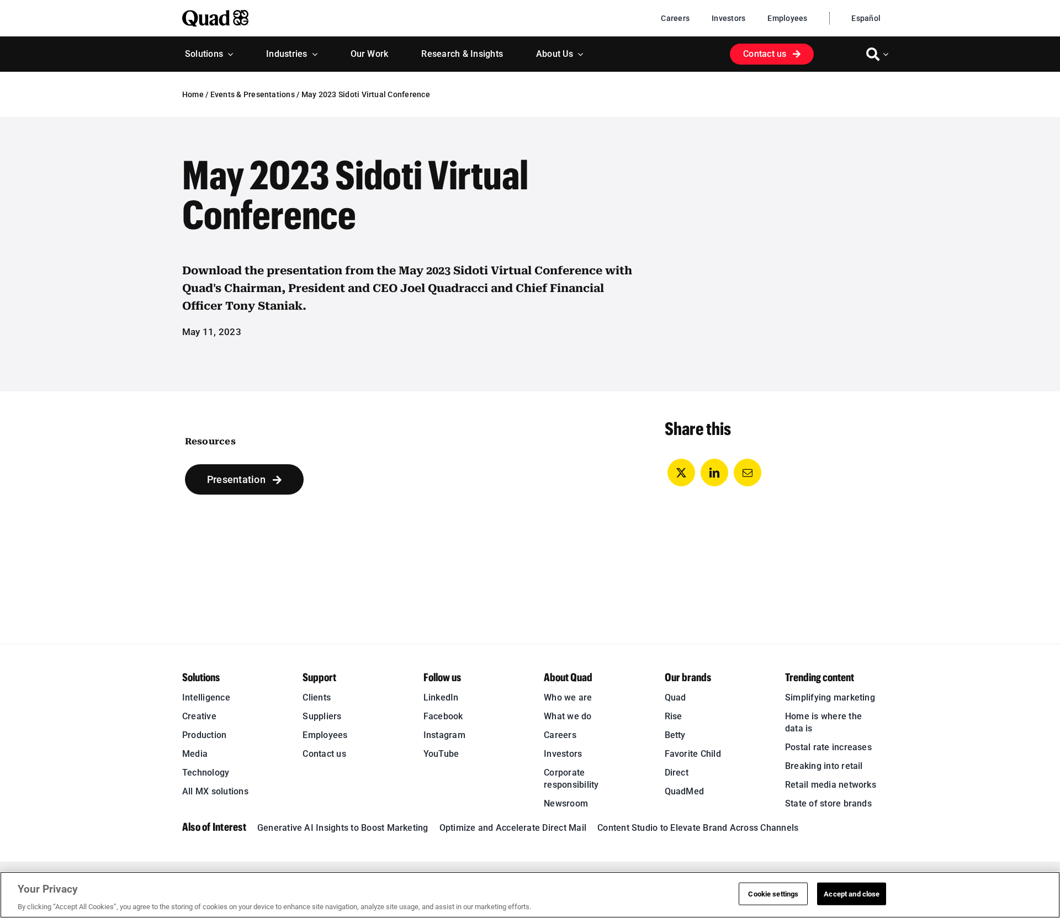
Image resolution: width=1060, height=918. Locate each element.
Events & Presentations (252, 94)
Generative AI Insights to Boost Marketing (342, 828)
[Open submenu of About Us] (578, 54)
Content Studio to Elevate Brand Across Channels (697, 828)
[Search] (873, 54)
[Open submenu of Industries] (312, 54)
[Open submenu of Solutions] (228, 54)
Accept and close (851, 893)
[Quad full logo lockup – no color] (215, 14)
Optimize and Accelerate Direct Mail (512, 828)
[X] (681, 472)
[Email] (747, 472)
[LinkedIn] (714, 472)
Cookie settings (773, 893)
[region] (530, 895)
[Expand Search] (887, 54)
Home (193, 94)
